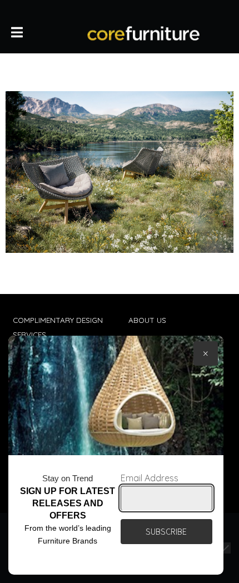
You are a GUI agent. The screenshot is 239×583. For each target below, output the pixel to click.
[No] (225, 548)
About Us (147, 320)
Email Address (149, 478)
